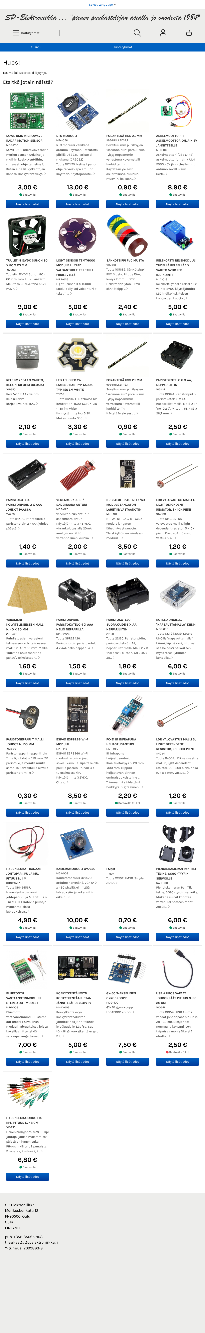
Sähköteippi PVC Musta (125, 260)
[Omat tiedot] (163, 33)
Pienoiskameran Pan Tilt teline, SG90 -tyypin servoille (176, 873)
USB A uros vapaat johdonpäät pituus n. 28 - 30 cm (177, 998)
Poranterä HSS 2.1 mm (124, 380)
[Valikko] (190, 47)
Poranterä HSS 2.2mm (124, 136)
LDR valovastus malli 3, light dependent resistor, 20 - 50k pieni (176, 744)
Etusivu (35, 47)
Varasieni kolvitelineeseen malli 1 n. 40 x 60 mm (26, 624)
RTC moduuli (66, 136)
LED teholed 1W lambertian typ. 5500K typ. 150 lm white (74, 385)
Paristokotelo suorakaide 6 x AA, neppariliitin (121, 624)
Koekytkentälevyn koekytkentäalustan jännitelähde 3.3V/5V (73, 998)
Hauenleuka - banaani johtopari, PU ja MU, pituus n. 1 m (24, 873)
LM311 (110, 869)
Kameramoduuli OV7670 (75, 869)
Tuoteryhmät (123, 47)
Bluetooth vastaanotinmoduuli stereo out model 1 (23, 998)
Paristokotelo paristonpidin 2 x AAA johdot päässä (24, 504)
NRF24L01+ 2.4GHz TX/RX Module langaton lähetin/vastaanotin (125, 504)
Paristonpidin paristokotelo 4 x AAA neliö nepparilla (74, 624)
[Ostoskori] (189, 33)
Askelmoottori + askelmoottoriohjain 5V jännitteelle (176, 140)
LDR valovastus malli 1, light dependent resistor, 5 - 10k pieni (175, 504)
